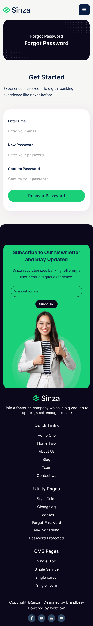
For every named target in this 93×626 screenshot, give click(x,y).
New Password (21, 145)
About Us (47, 451)
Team (46, 467)
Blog (46, 459)
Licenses (46, 515)
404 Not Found (46, 530)
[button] (84, 9)
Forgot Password (46, 522)
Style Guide (46, 498)
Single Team (46, 585)
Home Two (46, 443)
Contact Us (46, 475)
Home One (46, 435)
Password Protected (46, 538)
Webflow (57, 608)
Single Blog (46, 561)
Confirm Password (24, 168)
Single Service (47, 569)
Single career (46, 577)
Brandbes (74, 602)
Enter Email (17, 121)
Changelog (46, 507)
